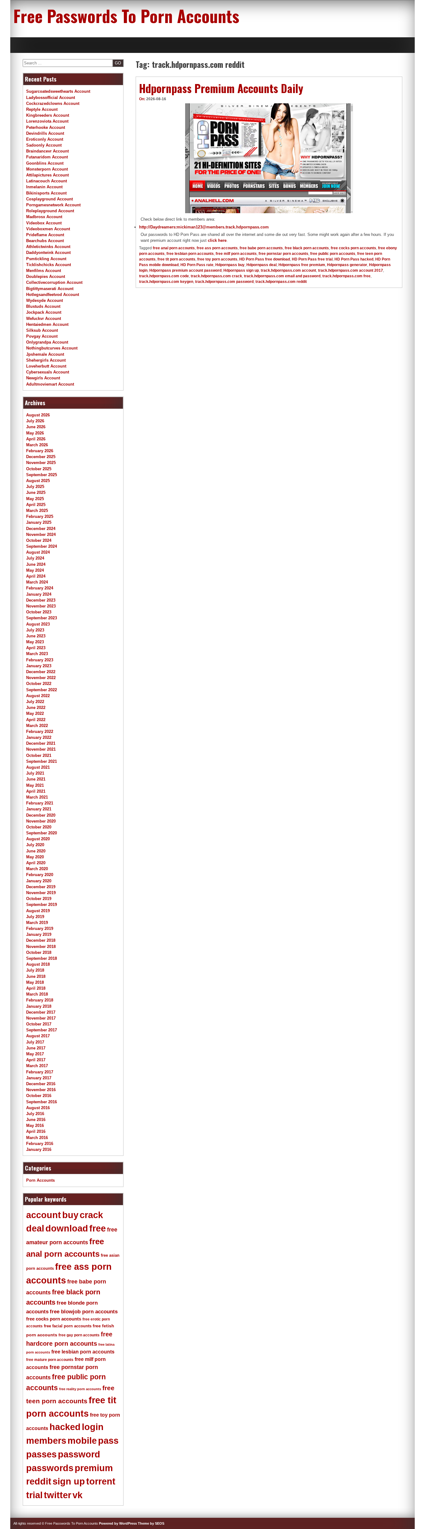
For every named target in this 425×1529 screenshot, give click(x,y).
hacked (65, 1427)
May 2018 (35, 982)
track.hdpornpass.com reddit (281, 281)
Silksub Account (42, 330)
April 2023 (35, 647)
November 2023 (41, 606)
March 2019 (37, 922)
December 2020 (40, 815)
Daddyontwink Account (48, 252)
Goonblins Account (44, 163)
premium (94, 1468)
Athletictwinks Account (48, 246)
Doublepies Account (45, 276)
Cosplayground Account (49, 199)
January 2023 (38, 666)
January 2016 (38, 1149)
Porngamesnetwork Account (53, 205)
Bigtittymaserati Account (49, 288)
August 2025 (38, 480)
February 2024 (39, 588)
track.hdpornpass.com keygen (166, 281)
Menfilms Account (43, 270)
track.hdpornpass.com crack (216, 276)
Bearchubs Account (45, 240)
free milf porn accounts (236, 253)
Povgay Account (42, 336)
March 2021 (37, 797)
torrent (100, 1481)
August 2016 (38, 1107)
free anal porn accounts (174, 248)
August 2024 (38, 552)
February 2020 (39, 874)
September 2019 (41, 904)
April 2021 (35, 791)
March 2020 (37, 868)
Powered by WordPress (118, 1523)
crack (91, 1215)
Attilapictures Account (47, 175)
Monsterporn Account (47, 169)
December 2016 (40, 1083)
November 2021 (41, 749)
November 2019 (41, 892)
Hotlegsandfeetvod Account (52, 294)
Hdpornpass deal (261, 265)
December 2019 (40, 886)
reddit (38, 1481)
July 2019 (35, 916)
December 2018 (40, 940)
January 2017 (38, 1078)
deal (35, 1228)
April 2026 (35, 439)
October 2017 (38, 1024)
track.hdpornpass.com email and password (282, 276)
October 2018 (38, 952)
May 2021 (35, 785)
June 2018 (35, 976)
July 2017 (35, 1042)
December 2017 (40, 1012)
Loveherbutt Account (46, 366)
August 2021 (38, 767)
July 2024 (35, 558)
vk (77, 1495)
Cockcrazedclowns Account (52, 103)
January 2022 (38, 737)
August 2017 (38, 1036)
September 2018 (41, 958)
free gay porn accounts (79, 1335)
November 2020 (41, 821)
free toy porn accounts (217, 259)
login (93, 1427)
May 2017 (35, 1054)
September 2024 (41, 546)
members (46, 1441)
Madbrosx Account (44, 216)
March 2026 (37, 445)
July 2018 (35, 970)
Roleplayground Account (50, 211)
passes (41, 1454)
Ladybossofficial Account (50, 97)
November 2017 (41, 1018)
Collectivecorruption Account (54, 282)
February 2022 (39, 731)
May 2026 (35, 433)
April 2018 (35, 988)
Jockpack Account (43, 312)
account (43, 1215)
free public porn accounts (332, 253)
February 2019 (39, 928)
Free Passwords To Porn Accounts (126, 15)
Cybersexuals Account (47, 372)
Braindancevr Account (47, 151)
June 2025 (35, 492)
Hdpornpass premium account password (185, 270)
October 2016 (38, 1095)
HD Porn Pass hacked (353, 259)
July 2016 (35, 1113)
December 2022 (40, 671)
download (66, 1228)
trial (34, 1495)
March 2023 (37, 653)
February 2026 (39, 450)
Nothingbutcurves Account (51, 348)
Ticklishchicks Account (48, 264)
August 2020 (38, 839)
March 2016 (37, 1137)
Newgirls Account (43, 378)
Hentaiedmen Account (47, 324)
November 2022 (41, 677)
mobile (82, 1441)
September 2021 (41, 761)
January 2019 (38, 934)
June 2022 (35, 707)
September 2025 (41, 474)
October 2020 (38, 827)
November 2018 (41, 946)
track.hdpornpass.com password (224, 281)
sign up (69, 1481)
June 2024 (35, 564)
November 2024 (41, 534)
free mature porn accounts (49, 1360)
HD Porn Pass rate (196, 265)
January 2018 (38, 1006)
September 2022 (41, 689)
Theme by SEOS (151, 1523)
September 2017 (41, 1030)
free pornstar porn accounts (283, 253)
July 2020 (35, 844)
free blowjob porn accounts (84, 1312)
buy (70, 1215)
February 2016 (39, 1143)
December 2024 (40, 528)
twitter (57, 1495)
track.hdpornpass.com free (346, 276)
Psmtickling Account (46, 258)
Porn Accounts (40, 1180)
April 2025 (35, 504)
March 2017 (37, 1065)
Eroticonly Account (44, 139)
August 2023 (38, 624)
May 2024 (35, 570)
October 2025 (38, 469)
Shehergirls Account (46, 360)
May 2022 (35, 713)
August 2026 (38, 415)
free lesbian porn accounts (190, 253)
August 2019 (38, 910)
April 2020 (35, 863)
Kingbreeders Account (47, 115)
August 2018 (38, 964)
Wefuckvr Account (43, 318)
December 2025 (40, 456)
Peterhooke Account (45, 127)
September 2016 (41, 1102)
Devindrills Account (45, 133)
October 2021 (38, 755)
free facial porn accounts (67, 1326)
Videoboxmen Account (48, 229)
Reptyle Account (42, 109)
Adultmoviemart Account (50, 384)
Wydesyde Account (44, 300)
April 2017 (35, 1060)
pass (108, 1441)
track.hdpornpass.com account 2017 (350, 270)
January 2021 (38, 809)
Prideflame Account (45, 234)
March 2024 (37, 582)
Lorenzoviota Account (47, 121)
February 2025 (39, 516)
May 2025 (35, 498)
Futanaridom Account (47, 157)
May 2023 (35, 642)
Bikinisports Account (46, 193)
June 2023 (35, 636)
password (79, 1454)
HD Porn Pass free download (264, 259)
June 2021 (35, 779)
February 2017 (39, 1072)
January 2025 (38, 522)
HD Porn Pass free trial (312, 259)
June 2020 (35, 851)
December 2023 (40, 600)
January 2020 (38, 881)
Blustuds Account (43, 306)
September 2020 (41, 833)
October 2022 (38, 683)
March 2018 (37, 994)
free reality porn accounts (80, 1389)
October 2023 (38, 612)
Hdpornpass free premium (301, 265)
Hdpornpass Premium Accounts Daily (221, 88)
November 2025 (41, 462)
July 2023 (35, 630)
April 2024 (35, 576)
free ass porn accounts (217, 248)
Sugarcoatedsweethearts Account (58, 91)
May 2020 (35, 857)
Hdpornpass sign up (241, 270)
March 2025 (37, 510)
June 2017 (35, 1048)
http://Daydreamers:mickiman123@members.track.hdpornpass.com (204, 227)
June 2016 (35, 1119)
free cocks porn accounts (353, 248)
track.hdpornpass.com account (288, 270)
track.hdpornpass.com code (164, 276)
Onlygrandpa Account (47, 342)
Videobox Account (44, 223)
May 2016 (35, 1125)
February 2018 (39, 1000)
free (97, 1228)
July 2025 (35, 486)
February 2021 (39, 803)
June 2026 (35, 426)
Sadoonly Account (44, 145)
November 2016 (41, 1089)
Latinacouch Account (46, 181)
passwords (49, 1468)
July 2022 (35, 701)
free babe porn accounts (261, 248)
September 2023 (41, 618)
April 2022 (35, 719)
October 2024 (38, 540)
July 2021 (35, 773)
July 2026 (35, 421)
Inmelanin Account (44, 187)
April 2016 (35, 1131)
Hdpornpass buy (230, 265)
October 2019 (38, 898)
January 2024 (38, 594)
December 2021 (40, 743)
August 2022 (38, 695)
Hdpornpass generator (347, 265)
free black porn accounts (307, 248)
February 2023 (39, 660)
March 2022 (37, 725)
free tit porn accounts (176, 259)
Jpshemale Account (45, 354)
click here (217, 240)
